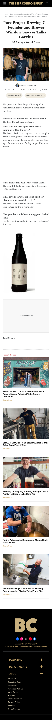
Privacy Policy (14, 702)
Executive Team (14, 682)
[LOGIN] (47, 3)
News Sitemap (14, 709)
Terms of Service (15, 699)
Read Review (9, 338)
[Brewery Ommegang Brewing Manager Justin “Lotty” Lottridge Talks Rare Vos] (26, 472)
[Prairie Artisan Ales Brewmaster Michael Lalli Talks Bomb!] (26, 521)
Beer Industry (15, 14)
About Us (12, 679)
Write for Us (13, 692)
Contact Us (12, 685)
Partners (11, 695)
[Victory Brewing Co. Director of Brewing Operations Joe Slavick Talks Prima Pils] (26, 569)
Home (6, 14)
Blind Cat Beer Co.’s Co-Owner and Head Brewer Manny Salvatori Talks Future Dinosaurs (23, 394)
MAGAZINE (15, 660)
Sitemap (11, 705)
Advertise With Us (15, 689)
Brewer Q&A (26, 14)
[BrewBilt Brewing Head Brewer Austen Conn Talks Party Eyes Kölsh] (26, 423)
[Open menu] (4, 3)
